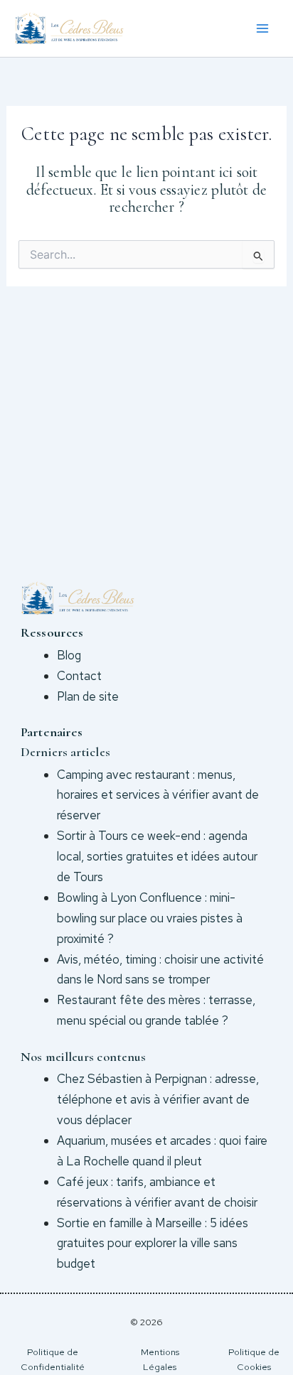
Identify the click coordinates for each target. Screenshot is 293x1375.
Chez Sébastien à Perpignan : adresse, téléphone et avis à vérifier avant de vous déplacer (158, 1099)
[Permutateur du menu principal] (263, 28)
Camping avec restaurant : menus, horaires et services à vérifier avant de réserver (158, 795)
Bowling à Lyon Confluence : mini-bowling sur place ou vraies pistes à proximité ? (150, 918)
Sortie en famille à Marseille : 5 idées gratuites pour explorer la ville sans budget (152, 1243)
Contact (79, 676)
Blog (69, 655)
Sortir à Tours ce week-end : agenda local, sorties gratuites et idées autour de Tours (157, 856)
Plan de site (88, 696)
